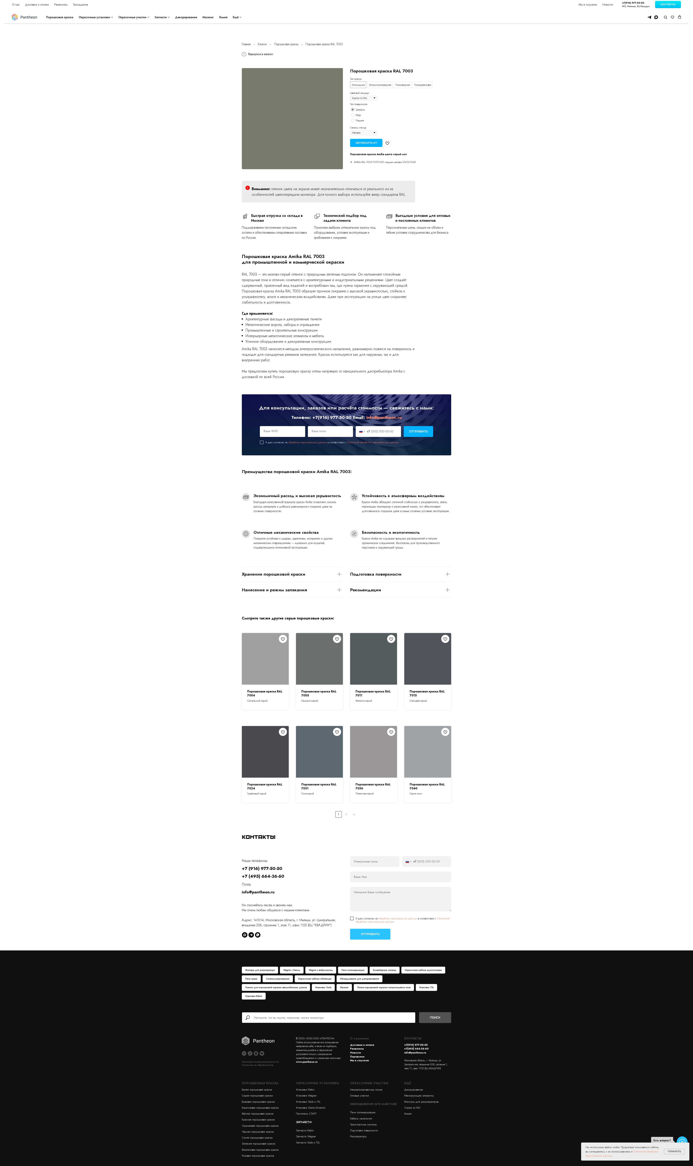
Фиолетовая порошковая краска (260, 1150)
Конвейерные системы (384, 970)
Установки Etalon (253, 996)
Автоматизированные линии (366, 1090)
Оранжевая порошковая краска (260, 1126)
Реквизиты (60, 5)
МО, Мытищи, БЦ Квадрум (636, 6)
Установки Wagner (306, 1096)
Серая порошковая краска (257, 1096)
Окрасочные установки (94, 17)
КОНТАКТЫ (412, 1038)
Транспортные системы (363, 1124)
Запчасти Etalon (305, 1130)
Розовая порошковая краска (258, 1156)
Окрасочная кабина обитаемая (314, 978)
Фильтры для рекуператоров (421, 1102)
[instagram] (256, 1053)
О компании (359, 1038)
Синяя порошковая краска (257, 1138)
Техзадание (80, 5)
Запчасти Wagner (306, 1136)
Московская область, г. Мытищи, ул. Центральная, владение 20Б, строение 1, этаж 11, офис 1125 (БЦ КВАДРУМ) (426, 1064)
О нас (16, 5)
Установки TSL (426, 987)
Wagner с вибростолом (321, 970)
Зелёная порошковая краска (258, 1144)
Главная (246, 44)
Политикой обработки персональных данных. (373, 442)
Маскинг (208, 17)
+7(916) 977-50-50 (633, 3)
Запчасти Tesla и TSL (308, 1143)
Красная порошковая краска (258, 1120)
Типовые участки (359, 1096)
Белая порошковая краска (257, 1090)
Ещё (236, 17)
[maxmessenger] (656, 17)
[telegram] (649, 17)
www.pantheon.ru (306, 1062)
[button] (665, 17)
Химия (223, 17)
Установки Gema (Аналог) (310, 1108)
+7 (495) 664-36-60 (263, 876)
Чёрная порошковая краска (258, 1132)
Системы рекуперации (277, 978)
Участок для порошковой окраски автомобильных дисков (276, 987)
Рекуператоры (358, 1136)
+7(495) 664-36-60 (416, 1048)
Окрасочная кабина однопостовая (423, 970)
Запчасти (160, 17)
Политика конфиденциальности (260, 1061)
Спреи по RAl (412, 1108)
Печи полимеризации (352, 970)
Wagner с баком (291, 970)
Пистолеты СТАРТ (306, 1114)
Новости (607, 5)
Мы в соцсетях (588, 5)
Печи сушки (251, 978)
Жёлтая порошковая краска (257, 1114)
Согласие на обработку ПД (257, 1065)
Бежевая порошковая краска (258, 1102)
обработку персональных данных (307, 442)
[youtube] (262, 1053)
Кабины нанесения (361, 1119)
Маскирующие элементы (419, 1096)
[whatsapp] (257, 935)
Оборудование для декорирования (359, 978)
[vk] (244, 1053)
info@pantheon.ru (384, 417)
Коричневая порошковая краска (260, 1108)
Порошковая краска (59, 17)
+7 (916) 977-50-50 (262, 868)
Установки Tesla (323, 987)
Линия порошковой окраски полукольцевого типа (384, 987)
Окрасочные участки (132, 17)
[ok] (250, 1053)
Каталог (262, 44)
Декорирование (186, 17)
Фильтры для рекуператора (260, 970)
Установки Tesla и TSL (308, 1102)
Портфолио (357, 1056)
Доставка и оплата (37, 5)
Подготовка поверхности (364, 1130)
